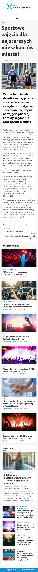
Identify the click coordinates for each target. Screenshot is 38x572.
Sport (4, 22)
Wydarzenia (12, 269)
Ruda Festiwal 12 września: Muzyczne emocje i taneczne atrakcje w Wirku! (9, 540)
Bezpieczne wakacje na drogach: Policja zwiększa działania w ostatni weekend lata (9, 512)
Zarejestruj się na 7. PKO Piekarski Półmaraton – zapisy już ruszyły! (19, 422)
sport (16, 225)
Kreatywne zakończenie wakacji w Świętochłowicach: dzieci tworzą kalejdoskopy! (9, 554)
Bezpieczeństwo (22, 506)
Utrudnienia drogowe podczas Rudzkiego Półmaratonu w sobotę (19, 290)
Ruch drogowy (22, 508)
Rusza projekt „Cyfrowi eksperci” (16, 230)
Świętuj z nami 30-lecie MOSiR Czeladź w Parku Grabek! (19, 323)
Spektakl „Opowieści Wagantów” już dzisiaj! (20, 236)
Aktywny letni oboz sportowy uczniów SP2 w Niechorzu (19, 258)
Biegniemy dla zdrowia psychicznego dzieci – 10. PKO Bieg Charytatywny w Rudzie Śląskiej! (19, 387)
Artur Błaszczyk (7, 61)
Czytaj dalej (29, 501)
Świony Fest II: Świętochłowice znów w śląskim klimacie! (9, 526)
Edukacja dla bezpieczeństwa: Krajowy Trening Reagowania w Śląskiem (19, 461)
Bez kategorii (8, 472)
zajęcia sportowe (24, 225)
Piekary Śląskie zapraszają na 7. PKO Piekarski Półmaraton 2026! (19, 355)
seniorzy (10, 225)
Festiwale (20, 523)
